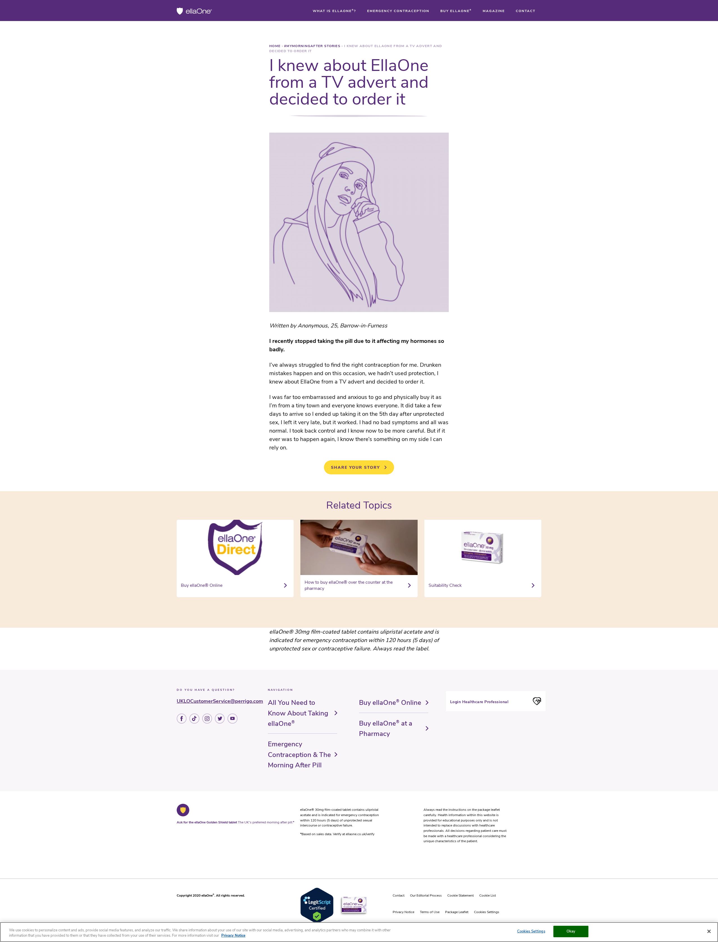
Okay (571, 931)
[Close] (709, 931)
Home (275, 46)
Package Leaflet (456, 912)
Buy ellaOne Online (390, 702)
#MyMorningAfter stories (313, 46)
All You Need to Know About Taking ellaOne (298, 713)
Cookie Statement (460, 895)
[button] (334, 11)
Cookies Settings (486, 912)
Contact (398, 895)
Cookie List (487, 895)
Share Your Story (355, 467)
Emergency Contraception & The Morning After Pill (299, 755)
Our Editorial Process (426, 895)
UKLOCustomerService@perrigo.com (220, 701)
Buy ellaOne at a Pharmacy (385, 728)
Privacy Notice (403, 912)
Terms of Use (429, 912)
